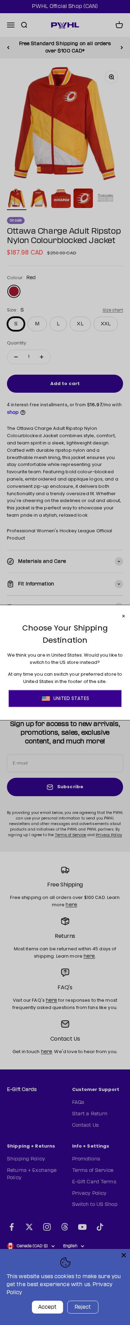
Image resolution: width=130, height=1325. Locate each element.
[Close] (123, 1255)
